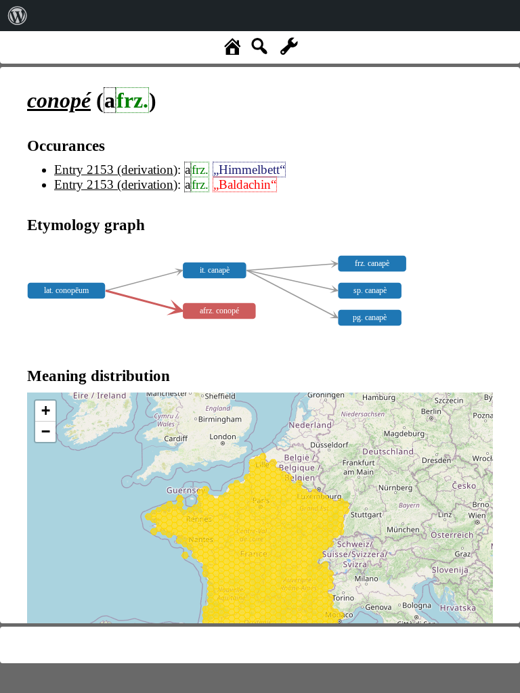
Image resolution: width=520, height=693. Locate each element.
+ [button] (45, 410)
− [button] (45, 431)
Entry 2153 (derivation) (115, 169)
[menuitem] (17, 15)
